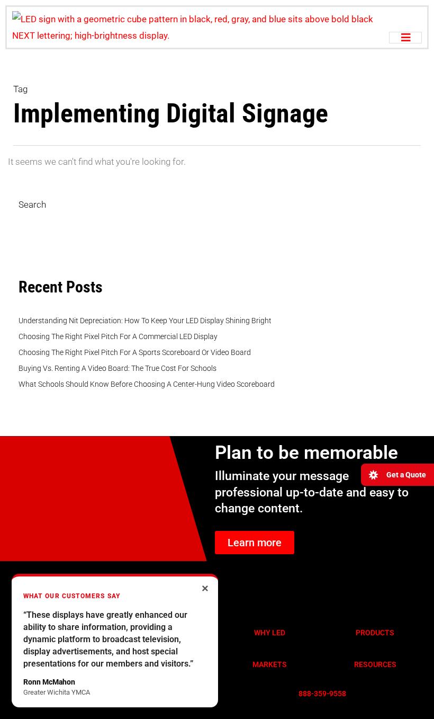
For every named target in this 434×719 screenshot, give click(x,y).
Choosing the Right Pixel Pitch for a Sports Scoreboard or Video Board (135, 352)
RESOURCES (375, 664)
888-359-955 (320, 693)
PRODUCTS (375, 632)
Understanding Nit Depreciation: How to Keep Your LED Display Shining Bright (145, 320)
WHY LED (269, 632)
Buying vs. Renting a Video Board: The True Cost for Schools (117, 368)
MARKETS (269, 664)
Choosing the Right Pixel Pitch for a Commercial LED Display (118, 336)
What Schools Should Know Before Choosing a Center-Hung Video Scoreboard (147, 384)
